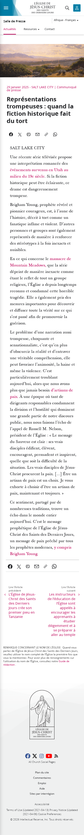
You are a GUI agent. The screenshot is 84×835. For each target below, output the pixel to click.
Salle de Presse (14, 21)
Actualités (9, 29)
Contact (50, 29)
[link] (10, 566)
